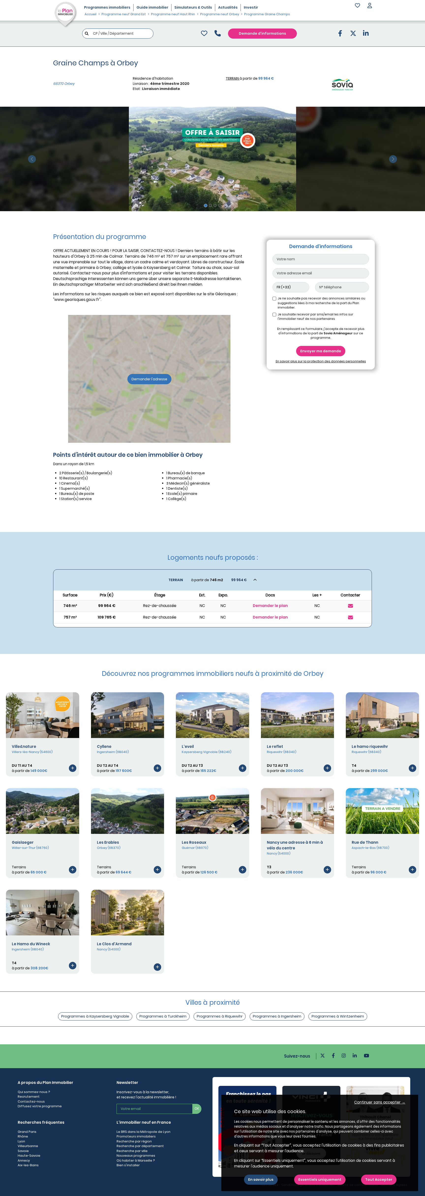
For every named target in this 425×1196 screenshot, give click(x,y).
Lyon (21, 1141)
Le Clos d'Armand (114, 943)
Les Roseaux (194, 842)
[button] (369, 6)
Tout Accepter (378, 1179)
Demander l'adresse (149, 379)
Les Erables (108, 842)
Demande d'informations (262, 33)
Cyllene (104, 746)
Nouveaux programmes (136, 1155)
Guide (152, 7)
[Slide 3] (215, 205)
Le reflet (275, 746)
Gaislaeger (23, 842)
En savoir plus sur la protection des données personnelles (321, 361)
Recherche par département (140, 1146)
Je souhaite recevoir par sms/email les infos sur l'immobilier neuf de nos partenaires (315, 316)
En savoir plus (260, 1179)
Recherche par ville (132, 1151)
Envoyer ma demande (320, 351)
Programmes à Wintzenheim (338, 1016)
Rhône (23, 1136)
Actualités (228, 7)
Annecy (24, 1160)
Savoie (23, 1151)
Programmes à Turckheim (162, 1016)
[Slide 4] (219, 205)
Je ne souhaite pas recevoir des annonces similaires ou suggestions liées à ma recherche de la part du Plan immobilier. (321, 302)
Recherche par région (134, 1141)
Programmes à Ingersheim (277, 1016)
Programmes (107, 7)
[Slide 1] (205, 205)
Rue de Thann (365, 842)
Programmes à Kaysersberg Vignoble (95, 1016)
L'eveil (188, 746)
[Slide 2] (210, 205)
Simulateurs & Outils (193, 7)
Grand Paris (27, 1131)
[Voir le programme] (72, 767)
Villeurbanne (28, 1146)
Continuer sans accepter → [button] (379, 1102)
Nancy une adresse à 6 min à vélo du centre (295, 845)
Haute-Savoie (29, 1155)
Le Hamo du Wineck (31, 943)
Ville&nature (24, 746)
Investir (251, 7)
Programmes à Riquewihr (220, 1016)
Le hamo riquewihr (370, 746)
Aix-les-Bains (28, 1165)
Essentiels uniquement (319, 1179)
